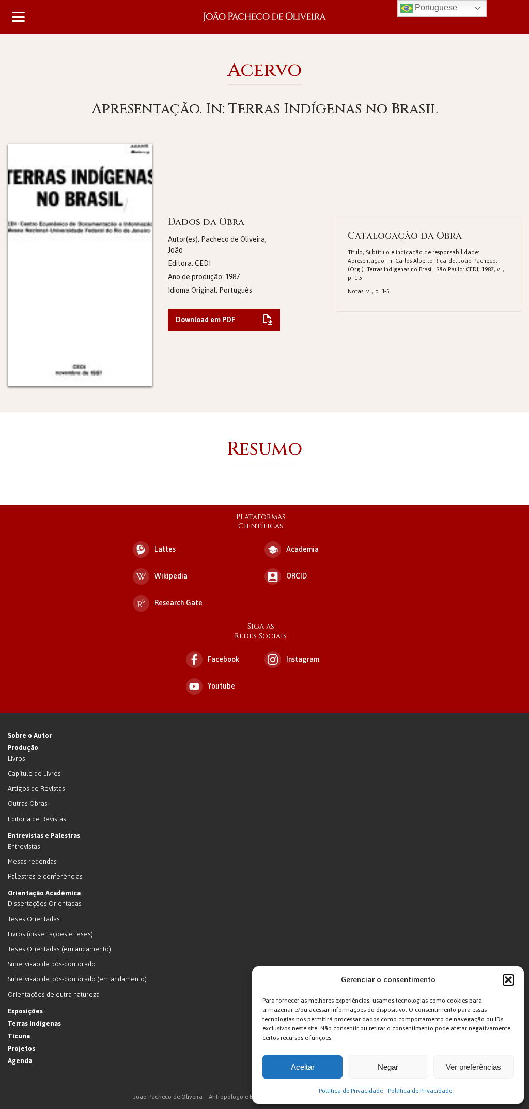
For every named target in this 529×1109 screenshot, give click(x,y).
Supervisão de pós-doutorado (52, 964)
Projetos (21, 1048)
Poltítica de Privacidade (351, 1091)
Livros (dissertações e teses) (50, 934)
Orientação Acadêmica (44, 893)
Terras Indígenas (34, 1023)
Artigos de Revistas (36, 788)
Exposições (25, 1011)
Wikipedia (171, 576)
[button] (508, 980)
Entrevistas (24, 846)
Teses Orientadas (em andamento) (59, 949)
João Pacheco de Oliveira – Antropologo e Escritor (264, 16)
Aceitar (303, 1067)
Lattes (165, 549)
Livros (16, 758)
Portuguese (435, 7)
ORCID (296, 576)
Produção (23, 748)
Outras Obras (28, 803)
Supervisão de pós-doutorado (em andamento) (77, 979)
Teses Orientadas (34, 919)
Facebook (223, 659)
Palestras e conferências (45, 876)
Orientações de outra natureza (54, 994)
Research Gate (178, 603)
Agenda (20, 1061)
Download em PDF (205, 320)
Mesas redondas (32, 861)
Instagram (302, 659)
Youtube (221, 686)
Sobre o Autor (30, 735)
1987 (232, 277)
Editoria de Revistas (37, 819)
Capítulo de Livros (34, 773)
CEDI (203, 263)
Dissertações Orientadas (45, 904)
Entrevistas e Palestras (44, 835)
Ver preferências (473, 1067)
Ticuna (19, 1036)
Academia (302, 549)
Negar (388, 1067)
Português (235, 290)
